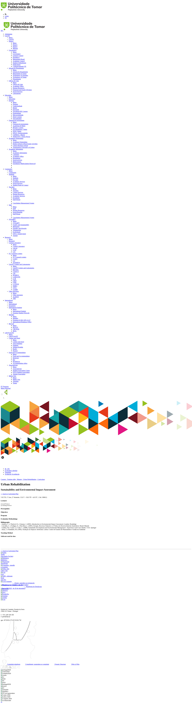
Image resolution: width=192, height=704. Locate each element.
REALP (11, 324)
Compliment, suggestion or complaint (37, 664)
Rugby (15, 349)
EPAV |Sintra (17, 131)
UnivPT (7, 36)
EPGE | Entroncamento (20, 133)
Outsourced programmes (16, 120)
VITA (15, 288)
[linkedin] (14, 668)
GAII (14, 250)
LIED (14, 280)
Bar (14, 360)
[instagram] (6, 668)
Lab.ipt (15, 248)
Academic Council (19, 61)
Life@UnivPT (9, 333)
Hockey (15, 351)
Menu (10, 37)
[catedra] (4, 598)
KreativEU (12, 306)
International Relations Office (22, 322)
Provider (15, 180)
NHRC (15, 286)
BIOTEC (16, 270)
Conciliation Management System (23, 203)
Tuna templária (17, 343)
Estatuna (15, 345)
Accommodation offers (20, 363)
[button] (1, 702)
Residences (16, 361)
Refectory (16, 358)
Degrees (11, 100)
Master (15, 108)
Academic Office (18, 86)
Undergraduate (17, 106)
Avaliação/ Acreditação (12, 474)
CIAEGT (16, 271)
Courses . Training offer (8, 479)
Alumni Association (19, 374)
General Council (18, 55)
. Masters (19, 479)
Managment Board (19, 59)
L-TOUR (16, 284)
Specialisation (17, 118)
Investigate (16, 198)
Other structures (14, 291)
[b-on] (3, 599)
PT (6, 18)
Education (8, 95)
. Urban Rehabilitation (29, 479)
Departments (17, 79)
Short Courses (17, 117)
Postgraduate (17, 113)
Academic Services (19, 181)
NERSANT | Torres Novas (21, 136)
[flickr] (17, 668)
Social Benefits (17, 212)
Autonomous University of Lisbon (23, 147)
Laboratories (17, 93)
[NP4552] (4, 590)
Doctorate (16, 109)
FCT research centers (15, 253)
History (11, 41)
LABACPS (16, 277)
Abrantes (15, 381)
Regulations (16, 158)
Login (7, 16)
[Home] (22, 11)
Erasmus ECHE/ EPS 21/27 (21, 320)
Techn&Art (16, 262)
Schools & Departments (16, 68)
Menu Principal (5, 388)
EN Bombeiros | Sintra (20, 129)
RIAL (15, 331)
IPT (2, 30)
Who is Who (75, 664)
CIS (14, 273)
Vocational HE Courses (20, 111)
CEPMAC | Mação (19, 135)
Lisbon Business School (20, 145)
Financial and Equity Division (22, 90)
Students (11, 174)
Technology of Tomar (19, 77)
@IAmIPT (12, 219)
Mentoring (16, 226)
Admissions (8, 34)
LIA (14, 252)
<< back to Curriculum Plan (9, 494)
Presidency (16, 57)
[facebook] (2, 668)
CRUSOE (16, 329)
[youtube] (10, 668)
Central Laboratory (15, 243)
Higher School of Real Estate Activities (25, 144)
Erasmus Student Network (21, 313)
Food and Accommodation (17, 352)
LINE (14, 282)
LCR (14, 279)
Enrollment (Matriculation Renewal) (24, 163)
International (9, 300)
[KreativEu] (5, 594)
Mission (15, 48)
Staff (10, 205)
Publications (16, 64)
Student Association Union (21, 370)
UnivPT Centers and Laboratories (19, 264)
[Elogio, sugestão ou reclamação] (6, 581)
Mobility (11, 315)
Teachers (11, 187)
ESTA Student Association (21, 372)
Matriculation (17, 162)
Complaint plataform (13, 664)
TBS (14, 298)
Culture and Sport (14, 338)
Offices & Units (14, 81)
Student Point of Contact (20, 185)
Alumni (15, 235)
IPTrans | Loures (18, 127)
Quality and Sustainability (21, 225)
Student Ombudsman (19, 63)
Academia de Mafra (19, 126)
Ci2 (14, 261)
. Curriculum (41, 479)
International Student (15, 307)
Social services (17, 160)
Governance (12, 50)
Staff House (16, 199)
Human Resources (18, 88)
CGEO (15, 259)
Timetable (8, 472)
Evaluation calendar (11, 470)
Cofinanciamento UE (19, 66)
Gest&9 (15, 289)
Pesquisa (6, 386)
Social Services (17, 91)
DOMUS (16, 275)
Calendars (16, 154)
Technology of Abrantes (20, 75)
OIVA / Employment (19, 234)
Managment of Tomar (19, 73)
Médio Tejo (12, 376)
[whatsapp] (21, 668)
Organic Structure (60, 664)
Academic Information (16, 149)
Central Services (18, 192)
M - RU (7, 469)
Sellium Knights (18, 347)
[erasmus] (4, 596)
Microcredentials (18, 115)
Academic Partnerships (16, 138)
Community (8, 169)
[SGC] (3, 592)
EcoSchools (16, 232)
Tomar (15, 383)
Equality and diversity (20, 228)
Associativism (13, 365)
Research (8, 237)
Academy (16, 297)
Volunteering (17, 230)
